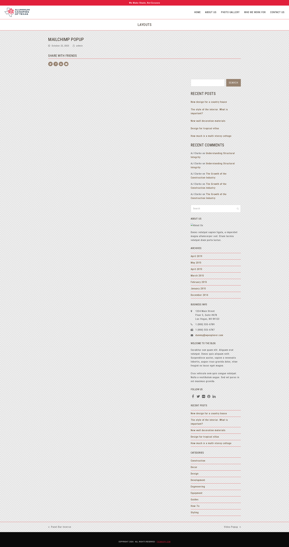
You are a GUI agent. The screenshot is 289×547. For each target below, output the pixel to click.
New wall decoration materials (208, 120)
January (198, 288)
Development (198, 480)
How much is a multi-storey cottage (211, 136)
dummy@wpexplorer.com (209, 335)
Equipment (196, 493)
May (196, 262)
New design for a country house (209, 102)
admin (79, 45)
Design (195, 473)
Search (233, 82)
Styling (195, 512)
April (196, 256)
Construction (198, 460)
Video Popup (231, 527)
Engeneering (198, 486)
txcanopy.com (164, 542)
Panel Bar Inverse (59, 527)
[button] (50, 64)
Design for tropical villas (205, 128)
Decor (194, 467)
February (199, 282)
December (199, 295)
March (197, 275)
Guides (195, 499)
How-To (195, 506)
